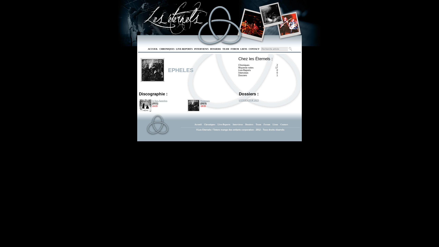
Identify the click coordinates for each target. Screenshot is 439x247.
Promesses (205, 100)
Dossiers (215, 49)
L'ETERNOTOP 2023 (249, 100)
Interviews (201, 49)
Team (225, 49)
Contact (254, 49)
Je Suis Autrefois (159, 100)
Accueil (153, 49)
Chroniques (166, 49)
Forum (235, 49)
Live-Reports (184, 49)
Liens (243, 49)
